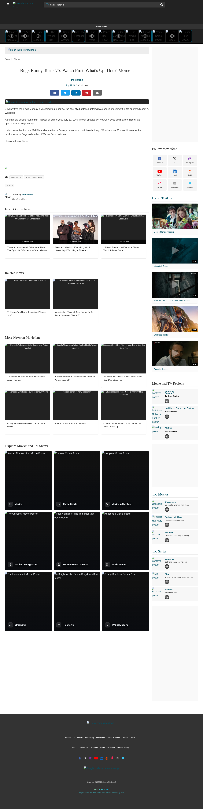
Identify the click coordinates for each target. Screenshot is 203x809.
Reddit (190, 175)
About (74, 748)
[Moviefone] (24, 4)
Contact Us (83, 748)
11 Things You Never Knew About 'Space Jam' (26, 313)
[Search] (162, 4)
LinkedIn (175, 175)
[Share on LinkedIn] (75, 93)
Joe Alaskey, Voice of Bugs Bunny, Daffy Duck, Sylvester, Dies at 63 (74, 313)
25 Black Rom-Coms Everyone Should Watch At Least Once (121, 248)
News (7, 59)
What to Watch (114, 738)
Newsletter (175, 187)
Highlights (101, 26)
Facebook (159, 163)
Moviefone (77, 80)
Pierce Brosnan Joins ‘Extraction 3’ (71, 423)
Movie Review (171, 412)
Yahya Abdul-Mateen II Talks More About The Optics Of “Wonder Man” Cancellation (27, 248)
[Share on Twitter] (65, 93)
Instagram (190, 163)
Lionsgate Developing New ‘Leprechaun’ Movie (26, 425)
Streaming (89, 738)
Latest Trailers (162, 198)
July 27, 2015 (71, 85)
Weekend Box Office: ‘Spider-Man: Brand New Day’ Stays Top (122, 378)
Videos (126, 738)
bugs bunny (16, 177)
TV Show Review (172, 396)
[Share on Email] (97, 93)
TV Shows (78, 738)
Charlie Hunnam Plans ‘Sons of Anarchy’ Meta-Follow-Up (122, 425)
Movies (17, 59)
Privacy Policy (123, 748)
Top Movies (160, 494)
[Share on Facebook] (54, 93)
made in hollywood (34, 177)
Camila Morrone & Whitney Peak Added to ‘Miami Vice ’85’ (75, 378)
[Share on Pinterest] (86, 93)
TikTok (159, 187)
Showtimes (100, 738)
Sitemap (94, 748)
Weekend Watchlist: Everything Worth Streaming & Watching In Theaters (73, 248)
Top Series (159, 551)
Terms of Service (107, 748)
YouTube (159, 175)
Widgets (190, 187)
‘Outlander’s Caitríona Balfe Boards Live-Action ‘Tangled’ (26, 378)
